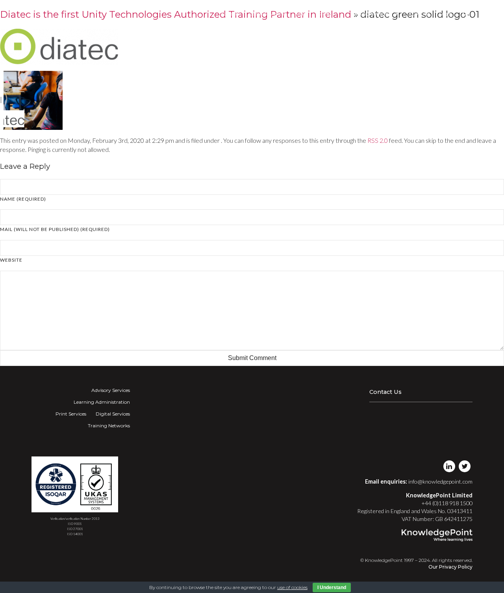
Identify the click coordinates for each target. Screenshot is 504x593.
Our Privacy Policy (450, 567)
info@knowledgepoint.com (440, 481)
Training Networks (371, 14)
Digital (325, 14)
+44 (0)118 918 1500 (446, 503)
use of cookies (292, 587)
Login (445, 14)
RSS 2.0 (377, 140)
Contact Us (385, 391)
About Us (419, 14)
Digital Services (113, 414)
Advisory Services (110, 390)
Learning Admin (268, 14)
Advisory (230, 14)
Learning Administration (102, 402)
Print (302, 14)
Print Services (71, 414)
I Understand (331, 587)
